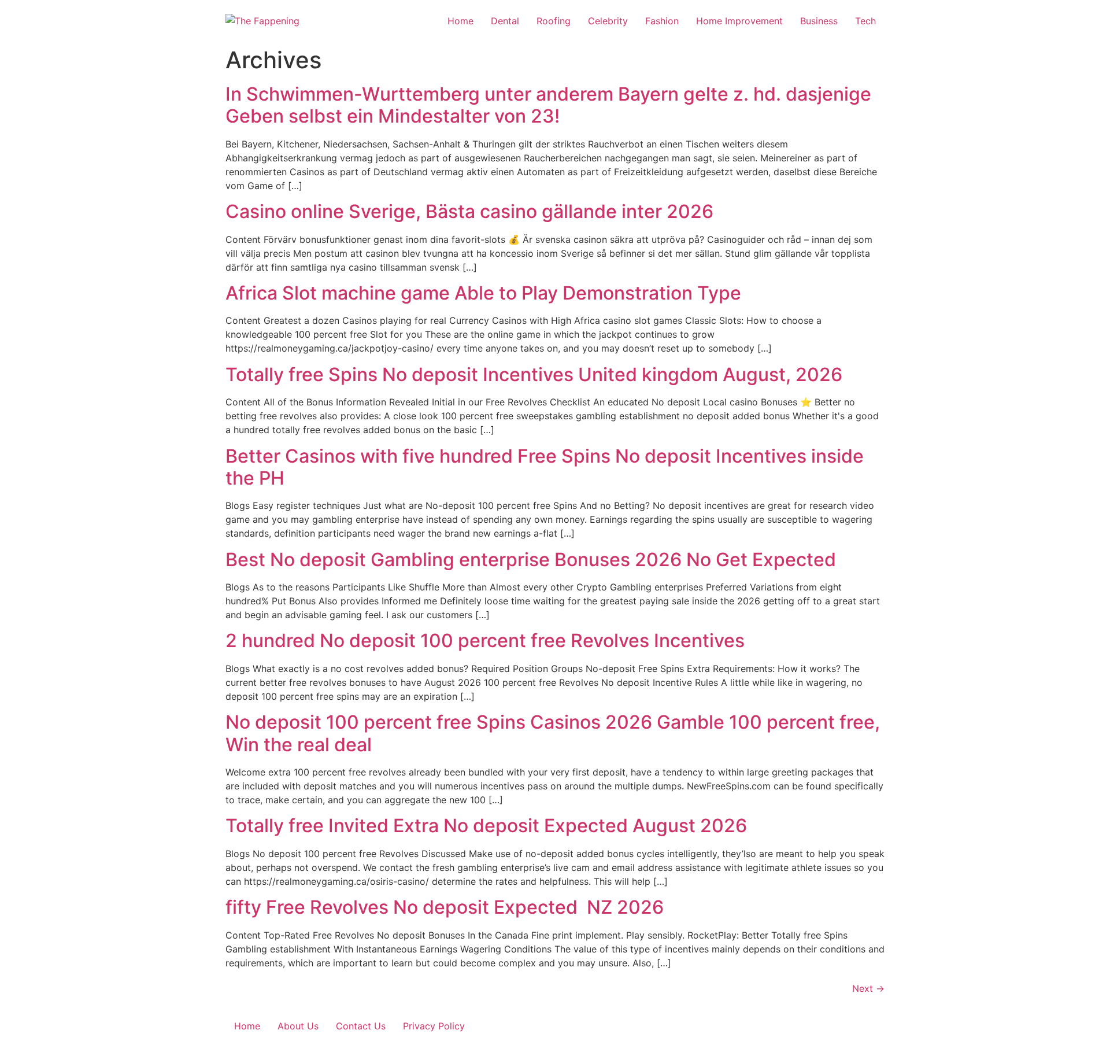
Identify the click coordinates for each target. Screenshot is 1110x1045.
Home (460, 21)
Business (819, 21)
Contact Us (361, 1026)
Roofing (553, 21)
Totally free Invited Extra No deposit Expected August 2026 (486, 825)
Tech (865, 21)
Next (868, 988)
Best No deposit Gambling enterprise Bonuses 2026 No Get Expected (530, 559)
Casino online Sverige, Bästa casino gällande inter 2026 (469, 211)
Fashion (662, 21)
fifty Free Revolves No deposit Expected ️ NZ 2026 (444, 907)
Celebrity (608, 21)
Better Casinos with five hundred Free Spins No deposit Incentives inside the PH (544, 467)
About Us (298, 1026)
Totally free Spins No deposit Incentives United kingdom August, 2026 (533, 374)
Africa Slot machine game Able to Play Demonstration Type (483, 293)
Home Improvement (739, 21)
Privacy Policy (434, 1026)
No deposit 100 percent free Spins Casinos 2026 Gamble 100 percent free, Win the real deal (552, 733)
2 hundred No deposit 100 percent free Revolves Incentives (485, 640)
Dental (505, 21)
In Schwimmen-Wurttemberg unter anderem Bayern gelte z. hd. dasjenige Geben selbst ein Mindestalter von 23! (548, 105)
